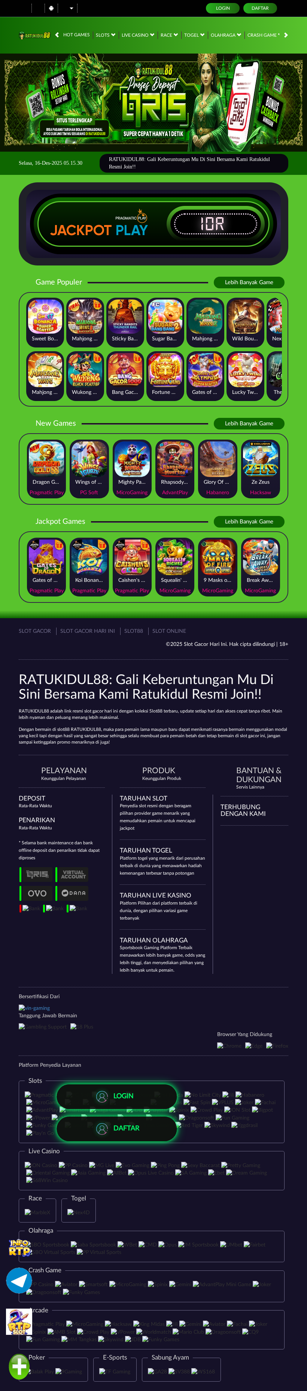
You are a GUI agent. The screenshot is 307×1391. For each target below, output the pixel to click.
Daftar (260, 8)
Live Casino (136, 35)
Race (167, 35)
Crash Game (262, 35)
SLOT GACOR (35, 631)
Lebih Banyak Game (249, 282)
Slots (103, 35)
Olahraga (224, 35)
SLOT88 (133, 631)
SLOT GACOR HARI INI (87, 631)
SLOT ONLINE (169, 631)
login (223, 8)
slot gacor (249, 736)
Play (132, 230)
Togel (192, 35)
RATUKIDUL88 (34, 711)
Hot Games (76, 35)
